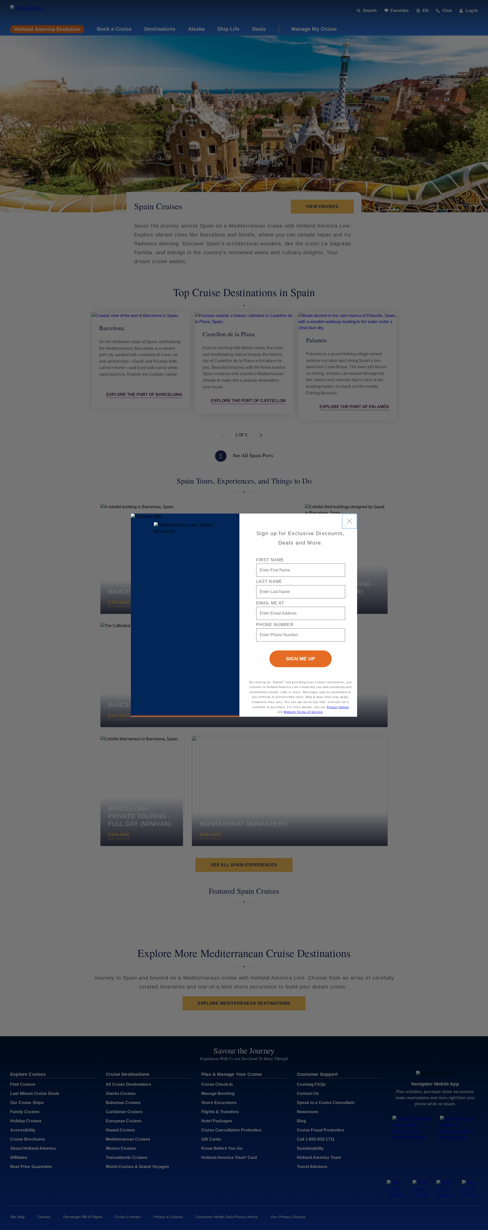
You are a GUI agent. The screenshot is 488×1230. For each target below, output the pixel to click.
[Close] (349, 521)
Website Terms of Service (303, 711)
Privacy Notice (338, 707)
